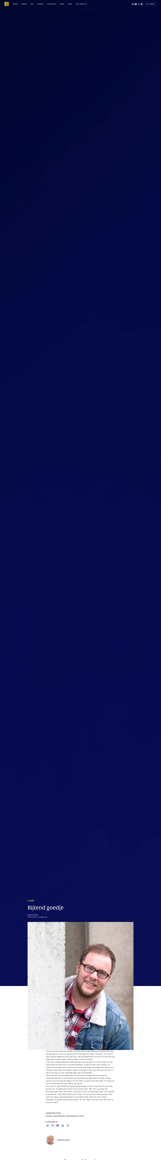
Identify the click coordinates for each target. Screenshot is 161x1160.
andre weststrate (72, 1116)
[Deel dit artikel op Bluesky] (47, 1125)
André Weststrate (59, 1116)
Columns (40, 4)
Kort (31, 4)
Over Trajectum (81, 4)
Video (70, 4)
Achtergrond (51, 4)
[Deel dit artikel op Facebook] (58, 1125)
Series (62, 4)
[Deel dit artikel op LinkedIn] (63, 1125)
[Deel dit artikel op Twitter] (53, 1125)
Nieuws (24, 4)
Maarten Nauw (63, 1140)
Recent (15, 4)
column (81, 1116)
